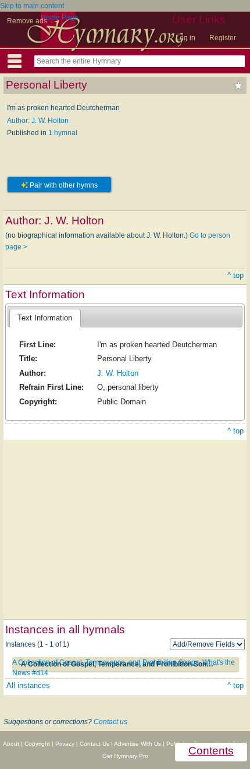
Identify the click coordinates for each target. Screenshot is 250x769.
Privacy (64, 743)
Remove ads (27, 21)
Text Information (44, 317)
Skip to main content (32, 6)
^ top (235, 275)
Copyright (37, 743)
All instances (28, 685)
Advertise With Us (137, 743)
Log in (185, 38)
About (11, 743)
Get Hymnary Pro (125, 756)
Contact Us (94, 743)
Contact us (110, 722)
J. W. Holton (117, 373)
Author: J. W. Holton (38, 121)
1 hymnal (62, 133)
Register (222, 38)
